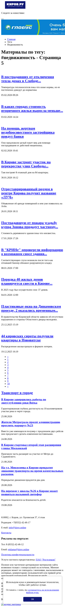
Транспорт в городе (17, 393)
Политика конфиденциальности (17, 554)
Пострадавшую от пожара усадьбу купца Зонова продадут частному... (29, 225)
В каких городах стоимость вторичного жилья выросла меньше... (32, 109)
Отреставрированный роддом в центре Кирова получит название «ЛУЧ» (28, 193)
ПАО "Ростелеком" (46, 559)
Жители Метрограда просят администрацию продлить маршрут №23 (30, 424)
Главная (11, 39)
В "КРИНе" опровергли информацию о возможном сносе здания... (32, 252)
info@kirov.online (17, 527)
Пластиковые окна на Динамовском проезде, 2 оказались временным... (31, 308)
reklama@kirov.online (18, 549)
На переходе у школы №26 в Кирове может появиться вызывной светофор (29, 492)
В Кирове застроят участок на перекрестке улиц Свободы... (26, 164)
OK (32, 599)
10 (8, 383)
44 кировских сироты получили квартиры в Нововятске (27, 338)
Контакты (6, 532)
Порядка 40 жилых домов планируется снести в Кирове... (26, 281)
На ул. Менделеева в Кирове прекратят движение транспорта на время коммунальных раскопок (32, 471)
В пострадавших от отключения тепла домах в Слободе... (27, 79)
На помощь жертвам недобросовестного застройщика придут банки (28, 132)
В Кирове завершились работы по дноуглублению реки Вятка (23, 401)
